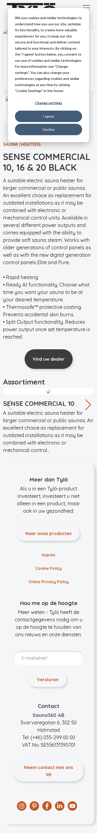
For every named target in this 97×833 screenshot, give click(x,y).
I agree (48, 116)
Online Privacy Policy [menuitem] (48, 581)
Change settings (48, 103)
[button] (88, 404)
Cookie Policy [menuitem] (48, 568)
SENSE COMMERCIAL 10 (38, 403)
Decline (48, 129)
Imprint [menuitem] (48, 554)
